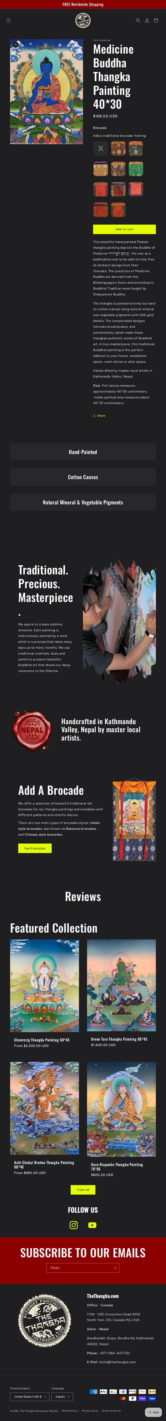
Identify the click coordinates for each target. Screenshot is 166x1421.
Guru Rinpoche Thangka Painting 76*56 (117, 1166)
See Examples (35, 848)
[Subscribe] (114, 1268)
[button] (8, 20)
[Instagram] (74, 1225)
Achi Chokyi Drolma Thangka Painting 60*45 (44, 1164)
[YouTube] (92, 1225)
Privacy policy (90, 1410)
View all (83, 1190)
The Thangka (27, 1411)
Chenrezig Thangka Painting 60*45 (42, 1040)
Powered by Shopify (46, 1411)
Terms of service (111, 1410)
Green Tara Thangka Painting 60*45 (119, 1039)
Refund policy (70, 1410)
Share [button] (101, 415)
